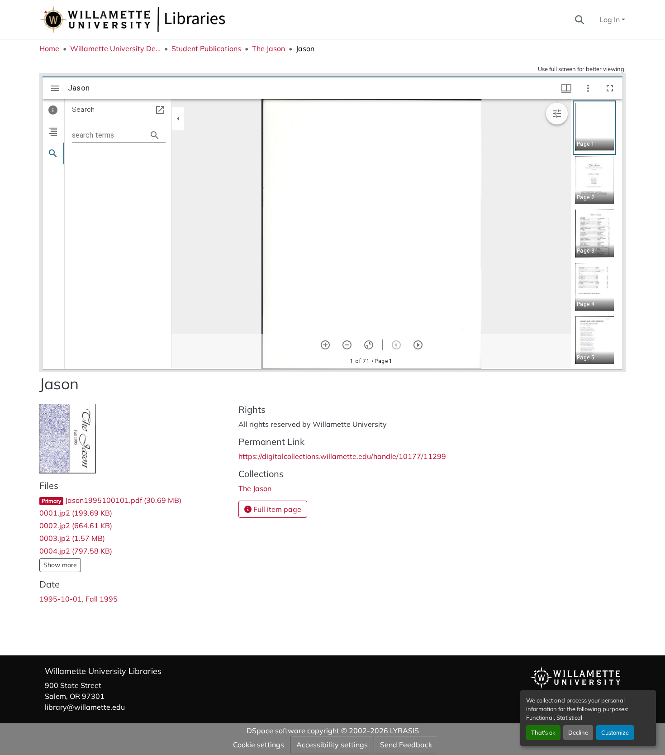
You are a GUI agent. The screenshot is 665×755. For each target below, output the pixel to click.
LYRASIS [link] (404, 730)
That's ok (543, 732)
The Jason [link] (268, 48)
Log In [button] (610, 19)
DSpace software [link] (276, 730)
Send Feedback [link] (406, 744)
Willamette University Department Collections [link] (115, 48)
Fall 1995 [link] (102, 598)
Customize (615, 732)
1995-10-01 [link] (60, 598)
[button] (162, 19)
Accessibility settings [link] (332, 744)
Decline (578, 732)
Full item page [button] (276, 509)
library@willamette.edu (85, 707)
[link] (133, 500)
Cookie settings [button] (258, 744)
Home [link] (49, 48)
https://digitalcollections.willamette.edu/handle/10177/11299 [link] (342, 456)
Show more (60, 565)
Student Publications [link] (206, 48)
